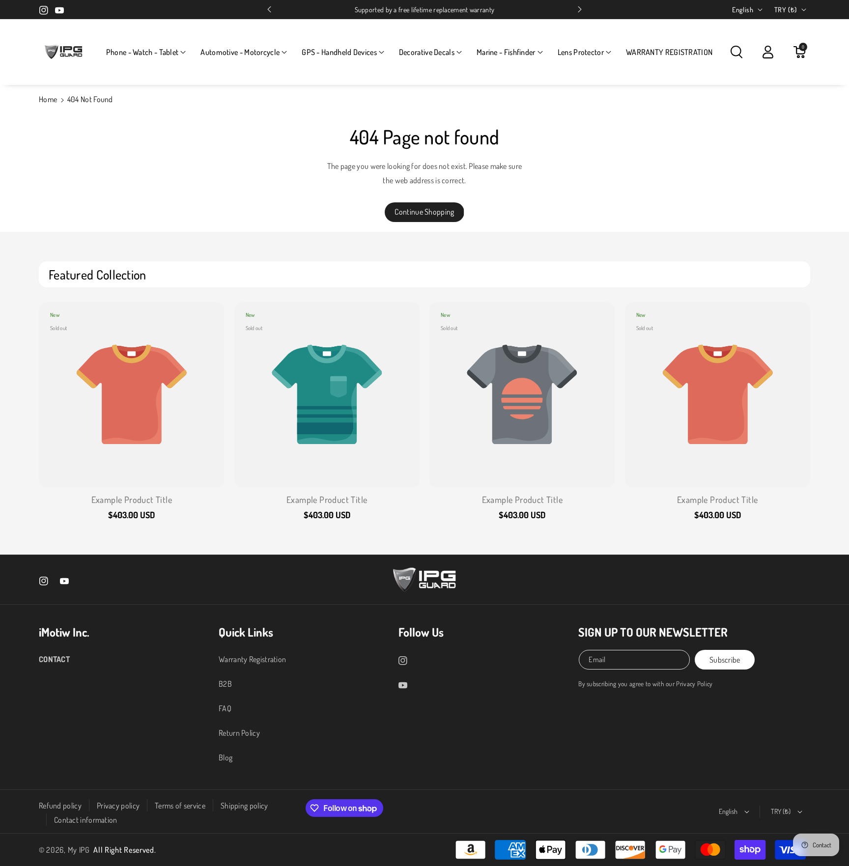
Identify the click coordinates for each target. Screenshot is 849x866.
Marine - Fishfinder (506, 52)
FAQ (225, 708)
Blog (225, 757)
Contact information (85, 820)
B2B (225, 684)
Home (48, 99)
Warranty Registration (252, 659)
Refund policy (60, 805)
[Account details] (768, 52)
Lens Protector (581, 52)
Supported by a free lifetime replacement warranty (425, 9)
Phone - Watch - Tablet (142, 52)
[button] (146, 52)
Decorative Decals (426, 52)
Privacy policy (118, 805)
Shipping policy (244, 805)
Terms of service (180, 805)
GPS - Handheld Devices (339, 52)
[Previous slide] (269, 9)
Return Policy (239, 733)
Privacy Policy (694, 683)
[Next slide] (580, 9)
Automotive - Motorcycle (240, 52)
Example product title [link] (131, 499)
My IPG (79, 850)
